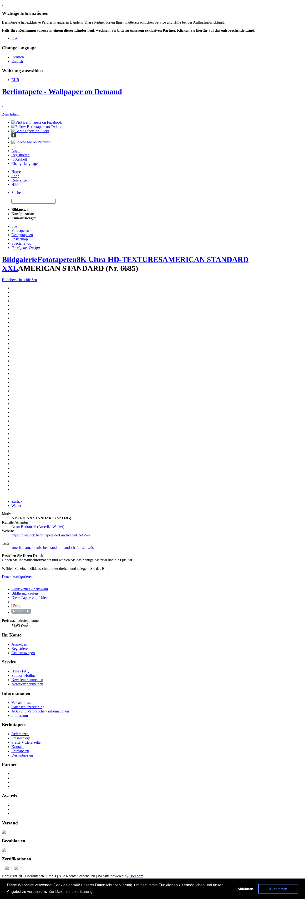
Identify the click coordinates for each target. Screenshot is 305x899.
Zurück (16, 501)
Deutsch (17, 57)
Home (16, 172)
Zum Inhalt (10, 114)
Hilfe (15, 184)
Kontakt (17, 747)
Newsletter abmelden (27, 684)
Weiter (16, 506)
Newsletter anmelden (27, 680)
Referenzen (20, 180)
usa (83, 547)
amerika (17, 547)
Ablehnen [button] (245, 889)
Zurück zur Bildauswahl (29, 589)
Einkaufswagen (23, 653)
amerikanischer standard (43, 547)
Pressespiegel (21, 738)
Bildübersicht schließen (19, 280)
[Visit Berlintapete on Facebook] (36, 122)
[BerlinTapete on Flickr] (30, 131)
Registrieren (20, 155)
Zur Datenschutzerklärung (70, 891)
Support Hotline (23, 675)
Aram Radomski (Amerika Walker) (37, 527)
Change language (24, 164)
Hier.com (136, 876)
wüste (91, 547)
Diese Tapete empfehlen (29, 598)
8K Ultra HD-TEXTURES (120, 259)
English (17, 61)
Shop (15, 176)
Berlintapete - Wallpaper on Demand (62, 91)
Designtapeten (22, 755)
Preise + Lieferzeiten (26, 742)
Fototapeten (57, 259)
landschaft (71, 547)
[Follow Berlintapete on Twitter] (36, 127)
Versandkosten (22, 703)
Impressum (19, 715)
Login (15, 151)
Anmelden (19, 644)
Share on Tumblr (21, 611)
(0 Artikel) (19, 159)
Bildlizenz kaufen (24, 593)
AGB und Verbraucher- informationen (40, 711)
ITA (14, 38)
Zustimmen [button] (278, 889)
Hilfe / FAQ (20, 671)
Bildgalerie (19, 259)
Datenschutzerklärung (27, 707)
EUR (15, 80)
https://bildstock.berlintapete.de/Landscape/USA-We (50, 535)
